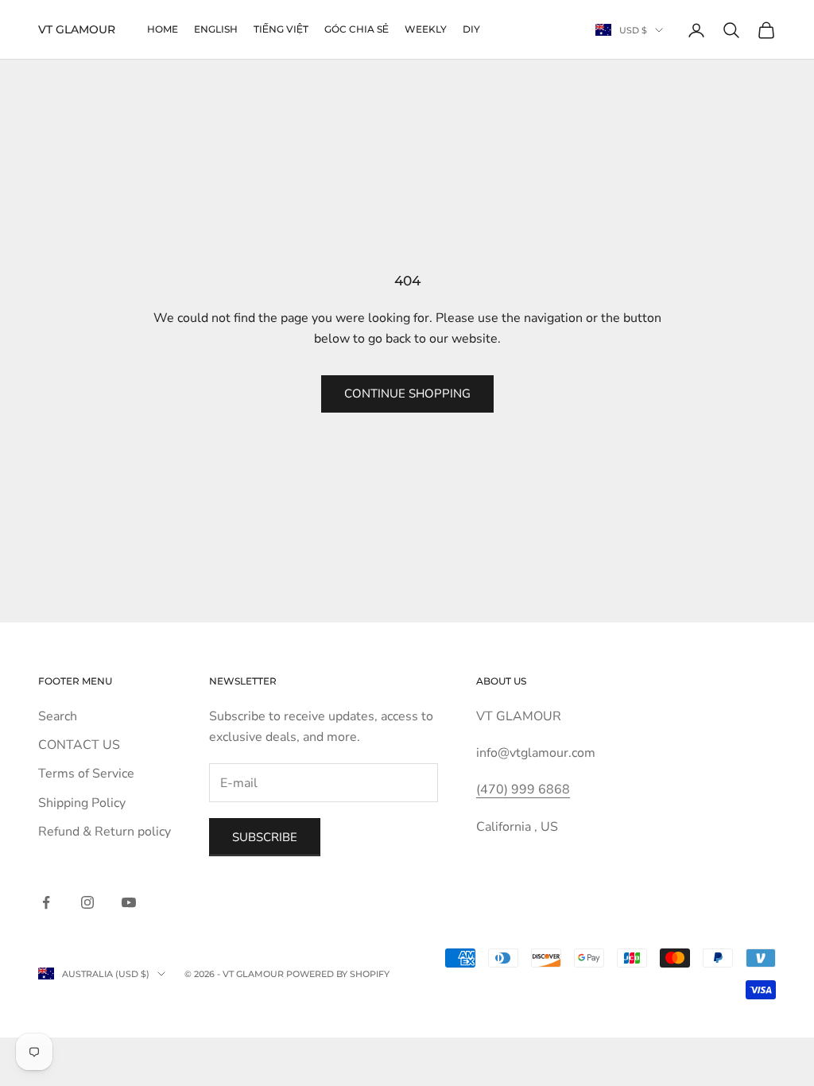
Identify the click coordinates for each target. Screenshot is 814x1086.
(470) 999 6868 (523, 789)
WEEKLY (426, 29)
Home (162, 29)
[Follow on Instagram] (87, 902)
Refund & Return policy (104, 831)
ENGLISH (216, 29)
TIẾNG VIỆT (281, 29)
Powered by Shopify (338, 973)
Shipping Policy (82, 803)
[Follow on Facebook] (46, 902)
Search (57, 716)
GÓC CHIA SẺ (356, 29)
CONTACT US (79, 745)
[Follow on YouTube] (129, 902)
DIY (471, 29)
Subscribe (264, 837)
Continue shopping (407, 393)
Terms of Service (86, 773)
